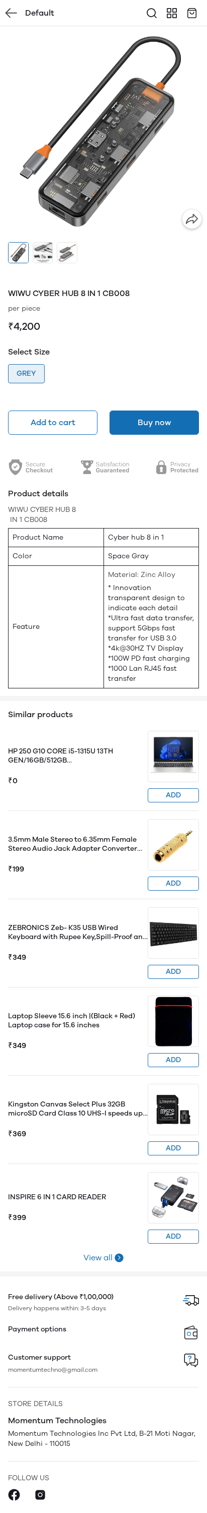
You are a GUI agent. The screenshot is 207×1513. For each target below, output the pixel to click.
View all (98, 1257)
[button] (18, 252)
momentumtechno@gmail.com (52, 1369)
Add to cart (53, 422)
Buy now (154, 422)
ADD (173, 795)
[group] (103, 130)
